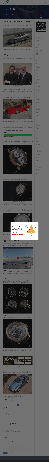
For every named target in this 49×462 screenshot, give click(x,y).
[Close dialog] (37, 222)
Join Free (17, 234)
